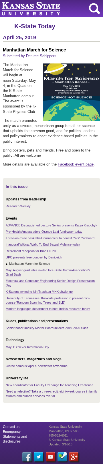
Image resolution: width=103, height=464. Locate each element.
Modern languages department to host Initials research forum (48, 308)
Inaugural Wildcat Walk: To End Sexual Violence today (43, 244)
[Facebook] (26, 456)
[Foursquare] (62, 456)
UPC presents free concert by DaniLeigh (34, 257)
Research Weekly (18, 206)
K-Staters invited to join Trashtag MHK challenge (39, 291)
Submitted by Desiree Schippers (29, 56)
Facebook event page (76, 164)
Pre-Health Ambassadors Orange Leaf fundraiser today (44, 231)
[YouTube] (50, 456)
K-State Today (34, 26)
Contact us (11, 427)
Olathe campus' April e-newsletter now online (37, 366)
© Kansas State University (67, 439)
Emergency (12, 432)
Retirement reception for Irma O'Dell (31, 251)
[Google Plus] (73, 456)
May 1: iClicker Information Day (27, 347)
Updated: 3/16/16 (60, 444)
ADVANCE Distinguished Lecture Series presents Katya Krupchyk (51, 225)
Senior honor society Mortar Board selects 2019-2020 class (47, 328)
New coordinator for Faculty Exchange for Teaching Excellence (49, 385)
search (94, 8)
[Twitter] (38, 456)
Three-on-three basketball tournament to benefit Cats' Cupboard (50, 238)
